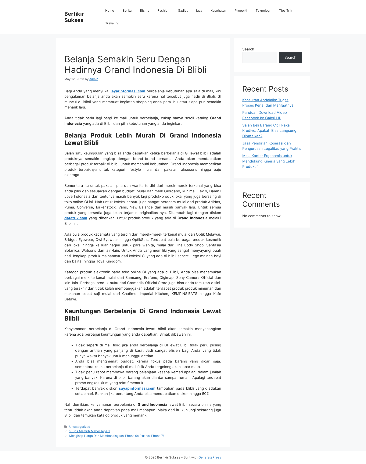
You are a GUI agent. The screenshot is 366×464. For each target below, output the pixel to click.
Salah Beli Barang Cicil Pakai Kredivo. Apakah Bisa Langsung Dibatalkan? (269, 130)
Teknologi (263, 10)
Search (248, 49)
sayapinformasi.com (137, 388)
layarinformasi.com (128, 91)
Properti (241, 10)
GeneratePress (209, 457)
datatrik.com (75, 218)
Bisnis (144, 10)
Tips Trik (285, 10)
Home (109, 10)
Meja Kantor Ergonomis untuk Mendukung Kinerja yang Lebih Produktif (268, 161)
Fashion (163, 10)
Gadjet (183, 10)
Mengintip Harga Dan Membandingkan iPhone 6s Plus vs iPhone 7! (116, 436)
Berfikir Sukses (74, 17)
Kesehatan (218, 10)
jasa (199, 10)
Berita (127, 10)
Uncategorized (79, 426)
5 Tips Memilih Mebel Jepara (89, 431)
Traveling (112, 23)
